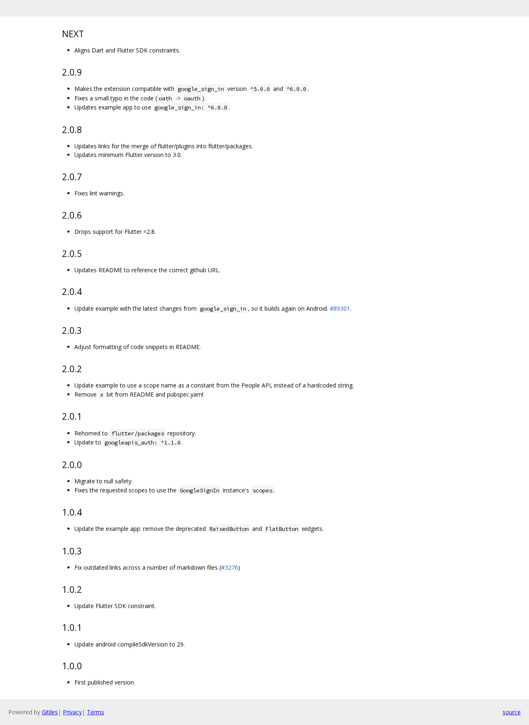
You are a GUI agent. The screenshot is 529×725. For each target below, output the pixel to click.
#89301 (340, 308)
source (512, 712)
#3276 (229, 567)
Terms (95, 712)
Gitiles (50, 712)
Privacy (72, 712)
